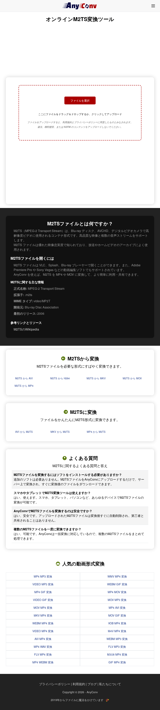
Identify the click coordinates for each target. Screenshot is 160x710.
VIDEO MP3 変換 (42, 584)
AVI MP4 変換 (43, 639)
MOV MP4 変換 (43, 608)
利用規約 (79, 684)
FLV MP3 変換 (117, 647)
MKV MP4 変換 (43, 615)
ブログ (92, 684)
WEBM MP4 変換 (42, 623)
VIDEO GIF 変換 (43, 600)
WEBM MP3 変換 (117, 639)
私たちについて (110, 684)
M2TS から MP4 (24, 385)
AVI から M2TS (24, 432)
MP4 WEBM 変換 (42, 662)
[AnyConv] (80, 6)
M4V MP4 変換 (117, 631)
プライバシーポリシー (54, 684)
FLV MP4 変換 (43, 654)
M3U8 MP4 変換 (117, 654)
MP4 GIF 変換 (43, 592)
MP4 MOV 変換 (117, 592)
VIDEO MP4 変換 (42, 631)
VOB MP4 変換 (117, 623)
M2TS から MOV (132, 378)
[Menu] (153, 6)
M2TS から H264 (60, 378)
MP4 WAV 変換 (43, 647)
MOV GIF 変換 (117, 615)
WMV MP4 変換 (117, 576)
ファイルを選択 (80, 100)
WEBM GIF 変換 (117, 584)
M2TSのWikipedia (26, 329)
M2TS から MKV (96, 378)
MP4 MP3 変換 (43, 576)
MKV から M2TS (60, 432)
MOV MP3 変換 (117, 600)
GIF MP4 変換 (117, 662)
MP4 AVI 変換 (117, 608)
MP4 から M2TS (96, 432)
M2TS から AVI (24, 378)
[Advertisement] (80, 172)
